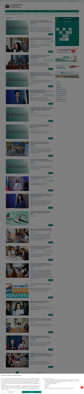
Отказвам (11, 392)
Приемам (31, 392)
